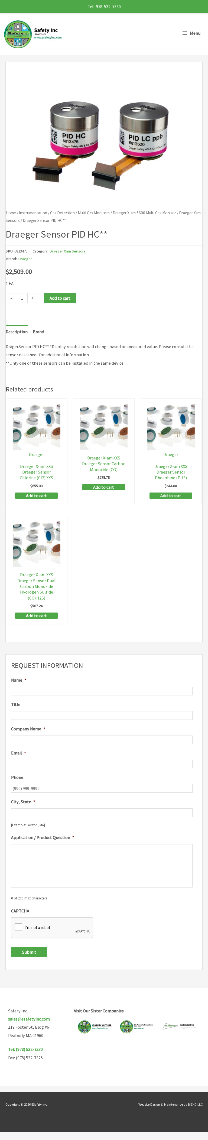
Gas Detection (62, 212)
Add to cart (60, 298)
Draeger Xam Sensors (67, 251)
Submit (29, 952)
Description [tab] (17, 331)
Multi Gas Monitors (94, 212)
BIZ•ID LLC (195, 1104)
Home (11, 212)
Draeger (25, 258)
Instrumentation (33, 212)
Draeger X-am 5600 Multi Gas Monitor (144, 212)
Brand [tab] (38, 331)
